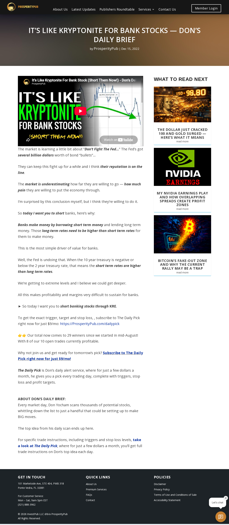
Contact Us (167, 9)
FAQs (89, 495)
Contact (90, 500)
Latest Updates (84, 9)
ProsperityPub (106, 48)
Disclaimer (160, 484)
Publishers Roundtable (117, 9)
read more (182, 141)
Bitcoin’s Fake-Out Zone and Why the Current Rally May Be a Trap (182, 264)
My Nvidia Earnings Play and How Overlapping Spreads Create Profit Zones (182, 199)
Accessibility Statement (167, 500)
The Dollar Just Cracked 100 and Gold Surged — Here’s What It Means (182, 133)
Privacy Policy (162, 489)
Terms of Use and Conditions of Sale (175, 495)
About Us (60, 9)
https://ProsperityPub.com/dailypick (90, 323)
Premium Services (96, 489)
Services (144, 9)
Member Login (206, 8)
